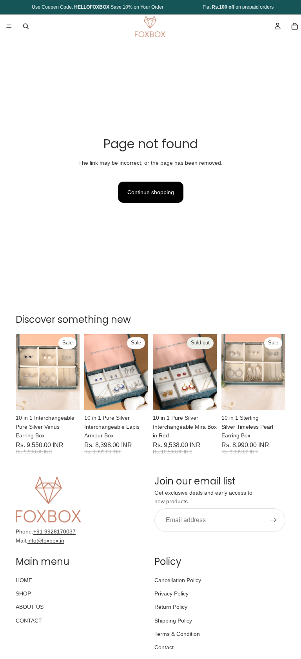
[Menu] (9, 26)
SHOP (23, 593)
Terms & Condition (177, 634)
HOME (24, 580)
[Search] (25, 26)
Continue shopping (150, 192)
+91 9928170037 (54, 531)
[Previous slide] (24, 372)
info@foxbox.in (45, 540)
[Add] (67, 398)
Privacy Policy (171, 593)
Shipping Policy (173, 620)
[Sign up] (273, 520)
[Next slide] (71, 372)
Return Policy (170, 607)
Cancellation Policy (177, 580)
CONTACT (29, 620)
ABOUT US (30, 607)
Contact (164, 647)
